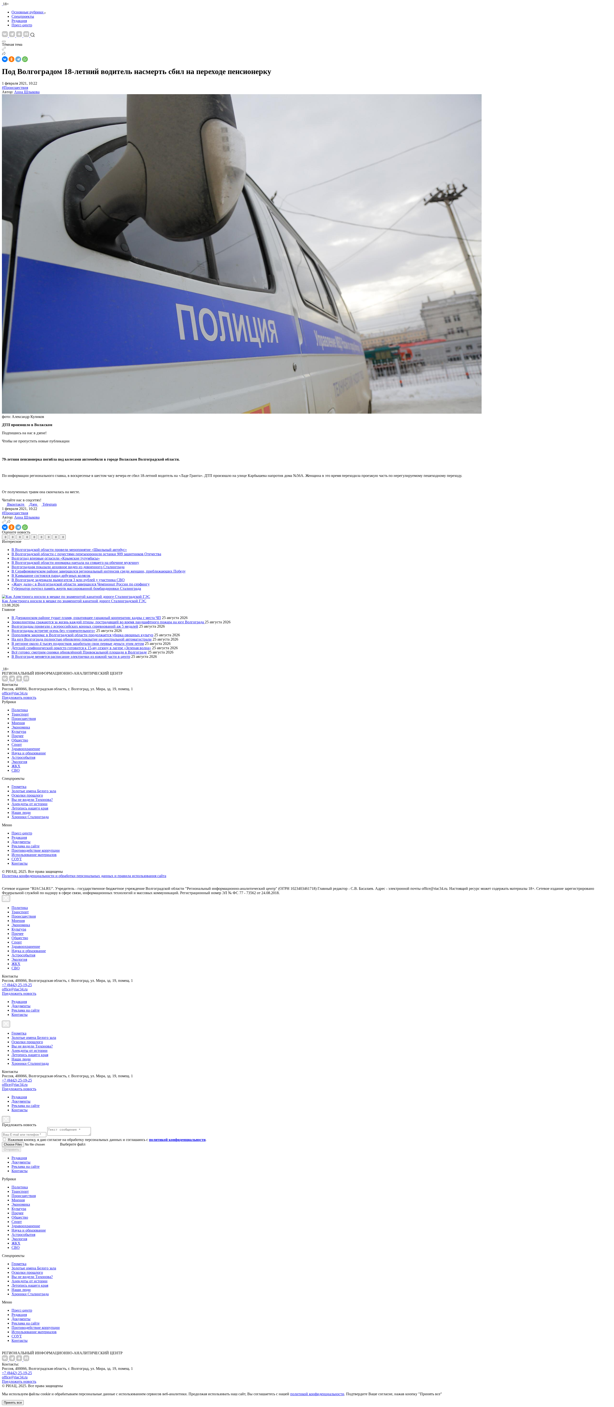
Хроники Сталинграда (30, 817)
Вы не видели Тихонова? (32, 800)
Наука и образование (29, 753)
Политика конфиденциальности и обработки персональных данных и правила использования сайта (84, 876)
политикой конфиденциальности (317, 1394)
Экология (19, 762)
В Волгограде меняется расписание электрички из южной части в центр (71, 656)
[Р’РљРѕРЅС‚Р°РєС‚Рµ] (5, 59)
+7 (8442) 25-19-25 (17, 985)
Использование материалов (34, 855)
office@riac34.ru (15, 693)
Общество (20, 740)
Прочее (18, 736)
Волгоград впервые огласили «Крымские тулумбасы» (56, 558)
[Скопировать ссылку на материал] (4, 49)
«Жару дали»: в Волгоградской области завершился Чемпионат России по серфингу (81, 584)
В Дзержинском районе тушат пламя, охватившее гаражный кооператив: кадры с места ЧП (86, 618)
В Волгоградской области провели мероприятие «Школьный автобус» (69, 550)
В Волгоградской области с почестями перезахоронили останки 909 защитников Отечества (86, 554)
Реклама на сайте (26, 846)
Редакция (19, 21)
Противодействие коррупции (36, 850)
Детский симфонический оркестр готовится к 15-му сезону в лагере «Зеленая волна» (81, 648)
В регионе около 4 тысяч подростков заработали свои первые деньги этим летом (78, 644)
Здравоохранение (26, 749)
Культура (19, 732)
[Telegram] (18, 59)
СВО (16, 770)
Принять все (13, 1402)
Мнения (18, 723)
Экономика (21, 727)
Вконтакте (16, 504)
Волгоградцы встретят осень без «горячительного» (53, 631)
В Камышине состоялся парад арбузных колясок (51, 575)
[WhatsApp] (25, 59)
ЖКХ (16, 766)
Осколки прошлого (27, 795)
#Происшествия (15, 88)
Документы (21, 842)
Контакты (20, 863)
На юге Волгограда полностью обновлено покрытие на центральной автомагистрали (82, 639)
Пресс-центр (22, 25)
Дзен (33, 504)
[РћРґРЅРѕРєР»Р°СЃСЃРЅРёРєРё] (11, 59)
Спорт (17, 744)
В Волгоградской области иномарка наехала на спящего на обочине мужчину (75, 563)
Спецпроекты (23, 16)
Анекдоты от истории (29, 804)
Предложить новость (19, 697)
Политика (20, 710)
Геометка (19, 787)
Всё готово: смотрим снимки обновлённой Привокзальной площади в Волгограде (79, 652)
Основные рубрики (27, 12)
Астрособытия (23, 757)
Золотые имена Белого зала (34, 791)
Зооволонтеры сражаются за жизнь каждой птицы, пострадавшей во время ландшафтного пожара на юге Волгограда (108, 622)
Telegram (49, 504)
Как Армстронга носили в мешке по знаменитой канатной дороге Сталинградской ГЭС (74, 601)
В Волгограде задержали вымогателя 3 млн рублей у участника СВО (68, 580)
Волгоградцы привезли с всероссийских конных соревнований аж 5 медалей (75, 626)
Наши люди (21, 813)
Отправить (11, 1149)
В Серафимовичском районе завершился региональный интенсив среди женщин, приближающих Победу (99, 571)
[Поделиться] (4, 54)
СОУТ (17, 859)
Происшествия (24, 719)
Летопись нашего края (30, 808)
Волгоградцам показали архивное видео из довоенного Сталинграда (68, 567)
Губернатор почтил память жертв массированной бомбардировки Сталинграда (76, 588)
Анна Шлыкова (27, 92)
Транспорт (20, 714)
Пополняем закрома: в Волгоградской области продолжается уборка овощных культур (82, 635)
